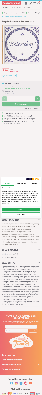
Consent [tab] (7, 183)
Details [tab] (34, 183)
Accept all (21, 209)
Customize (21, 214)
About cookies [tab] (21, 183)
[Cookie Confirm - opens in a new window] (32, 179)
